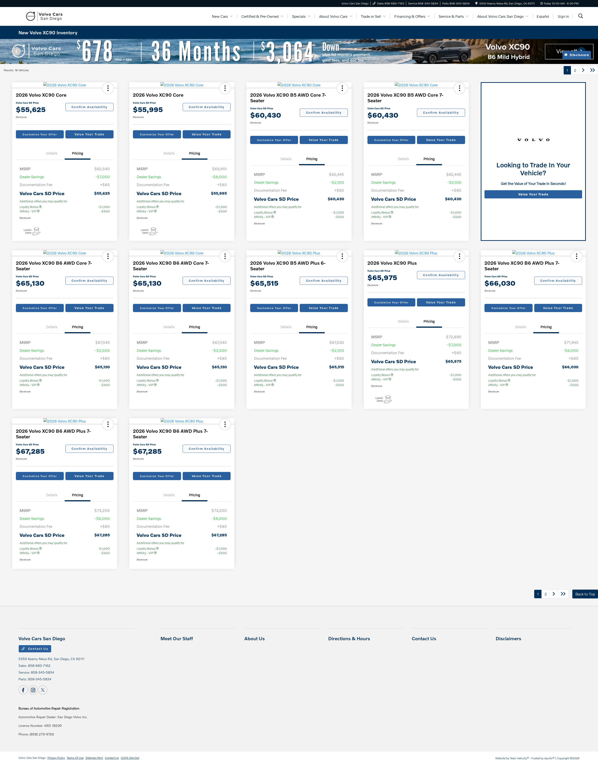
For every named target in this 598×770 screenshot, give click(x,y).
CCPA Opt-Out (130, 757)
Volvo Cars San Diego (32, 757)
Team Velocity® (519, 758)
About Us (254, 638)
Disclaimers (508, 638)
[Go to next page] (583, 70)
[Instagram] (33, 690)
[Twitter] (42, 690)
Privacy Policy (56, 757)
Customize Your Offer (40, 134)
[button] (108, 88)
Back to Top (585, 594)
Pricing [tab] (77, 153)
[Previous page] (16, 51)
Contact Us (37, 648)
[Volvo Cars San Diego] (43, 16)
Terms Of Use (75, 757)
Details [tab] (51, 153)
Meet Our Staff (176, 638)
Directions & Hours (349, 638)
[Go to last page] (592, 70)
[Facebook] (23, 690)
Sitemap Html (94, 757)
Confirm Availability (89, 107)
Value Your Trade (89, 134)
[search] (580, 16)
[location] (476, 3)
